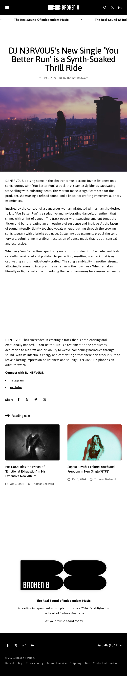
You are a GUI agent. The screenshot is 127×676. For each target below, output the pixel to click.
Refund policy (13, 663)
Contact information (105, 663)
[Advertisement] (63, 35)
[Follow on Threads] (33, 645)
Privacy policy (34, 663)
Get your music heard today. (63, 621)
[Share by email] (44, 399)
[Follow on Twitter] (16, 645)
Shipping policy (79, 663)
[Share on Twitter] (27, 399)
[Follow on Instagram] (24, 645)
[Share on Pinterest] (35, 399)
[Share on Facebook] (18, 399)
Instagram (17, 380)
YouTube (16, 387)
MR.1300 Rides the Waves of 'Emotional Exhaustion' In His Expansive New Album (25, 471)
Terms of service (57, 663)
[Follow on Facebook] (7, 645)
